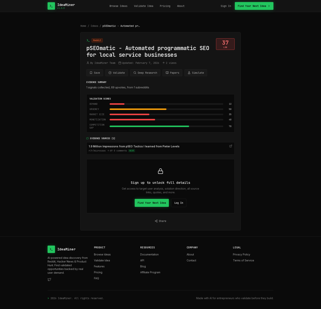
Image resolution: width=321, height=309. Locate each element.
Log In (178, 202)
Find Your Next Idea (152, 202)
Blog (143, 266)
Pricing (165, 6)
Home (83, 26)
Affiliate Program (150, 272)
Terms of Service (243, 260)
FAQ (96, 278)
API (142, 260)
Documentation (149, 254)
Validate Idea (143, 6)
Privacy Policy (241, 254)
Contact (191, 260)
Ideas (94, 26)
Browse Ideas (118, 6)
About (180, 6)
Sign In (226, 6)
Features (99, 266)
